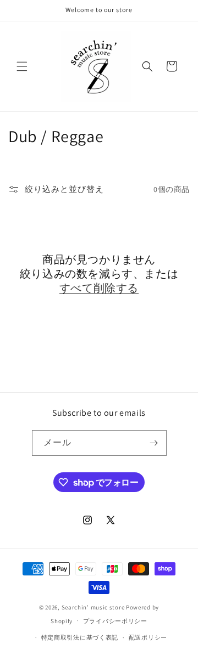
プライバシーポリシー (115, 621)
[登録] (154, 443)
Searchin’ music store (93, 607)
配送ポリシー (148, 637)
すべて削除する (99, 288)
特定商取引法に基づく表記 (79, 637)
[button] (22, 66)
